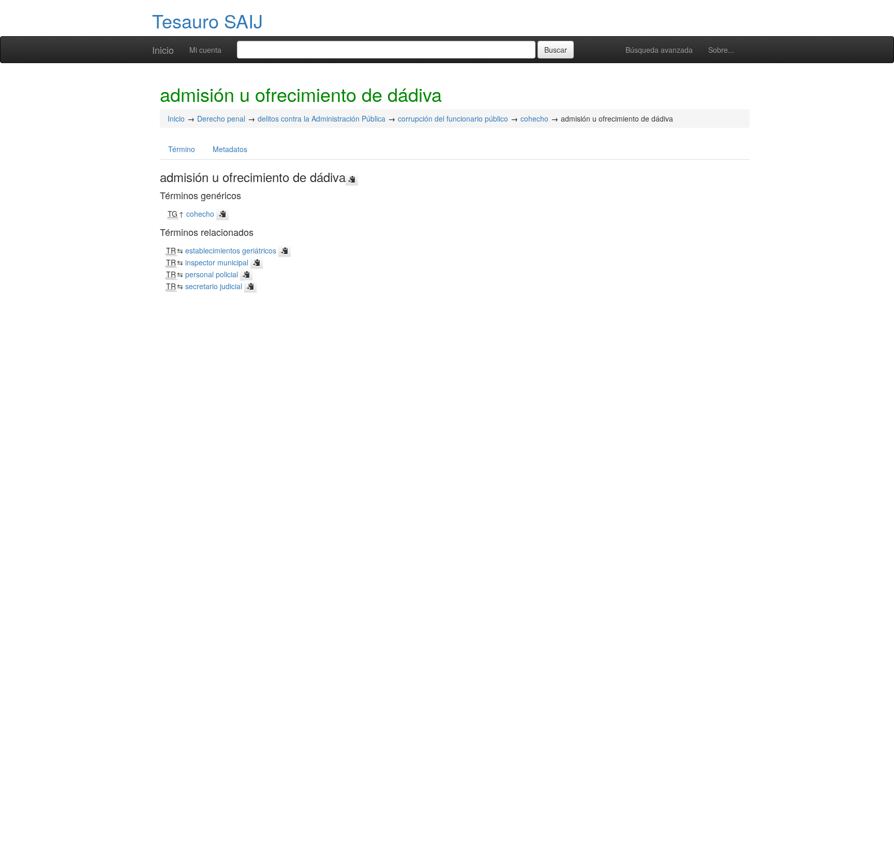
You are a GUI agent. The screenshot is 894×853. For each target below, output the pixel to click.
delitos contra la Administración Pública (321, 118)
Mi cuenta (205, 49)
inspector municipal (216, 262)
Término (181, 149)
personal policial (211, 274)
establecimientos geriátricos (230, 250)
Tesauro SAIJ (207, 20)
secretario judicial (213, 286)
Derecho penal (221, 118)
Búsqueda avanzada (659, 49)
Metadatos (230, 149)
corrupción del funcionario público (453, 118)
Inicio (163, 49)
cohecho (534, 118)
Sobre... (721, 49)
